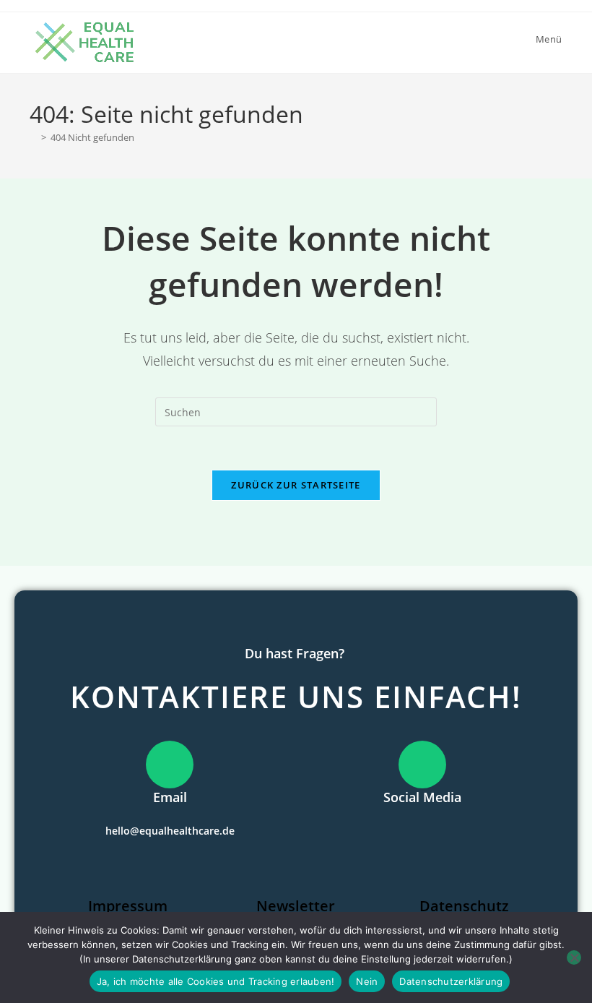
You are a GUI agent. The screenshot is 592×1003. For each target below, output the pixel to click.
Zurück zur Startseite (295, 484)
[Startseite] (33, 137)
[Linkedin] (422, 828)
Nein (367, 981)
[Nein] (574, 957)
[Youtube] (447, 828)
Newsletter (295, 906)
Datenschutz (464, 906)
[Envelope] (397, 828)
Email (170, 797)
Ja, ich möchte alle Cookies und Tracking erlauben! (216, 981)
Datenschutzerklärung (450, 981)
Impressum (127, 906)
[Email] (169, 764)
